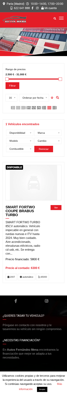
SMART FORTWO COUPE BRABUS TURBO (20, 211)
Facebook (16, 301)
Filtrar (12, 85)
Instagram (46, 301)
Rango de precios (16, 69)
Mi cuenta (50, 8)
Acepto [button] (42, 389)
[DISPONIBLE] (33, 182)
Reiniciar (44, 149)
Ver (56, 207)
